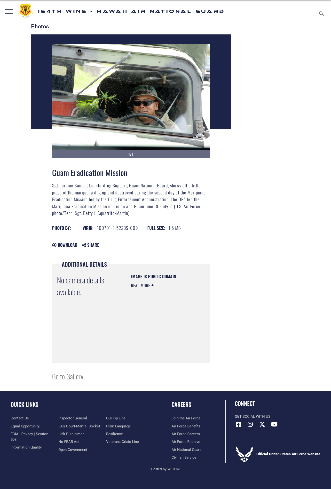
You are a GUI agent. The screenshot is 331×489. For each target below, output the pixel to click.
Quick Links (24, 404)
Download (66, 245)
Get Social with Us (252, 416)
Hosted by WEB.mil (165, 469)
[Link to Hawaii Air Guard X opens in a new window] (262, 424)
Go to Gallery (67, 376)
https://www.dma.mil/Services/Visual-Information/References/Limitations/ (160, 347)
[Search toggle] (322, 11)
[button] (8, 11)
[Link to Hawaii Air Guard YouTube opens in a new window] (274, 424)
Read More (141, 286)
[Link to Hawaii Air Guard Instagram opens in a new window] (250, 424)
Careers (181, 404)
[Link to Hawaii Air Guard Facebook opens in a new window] (238, 424)
